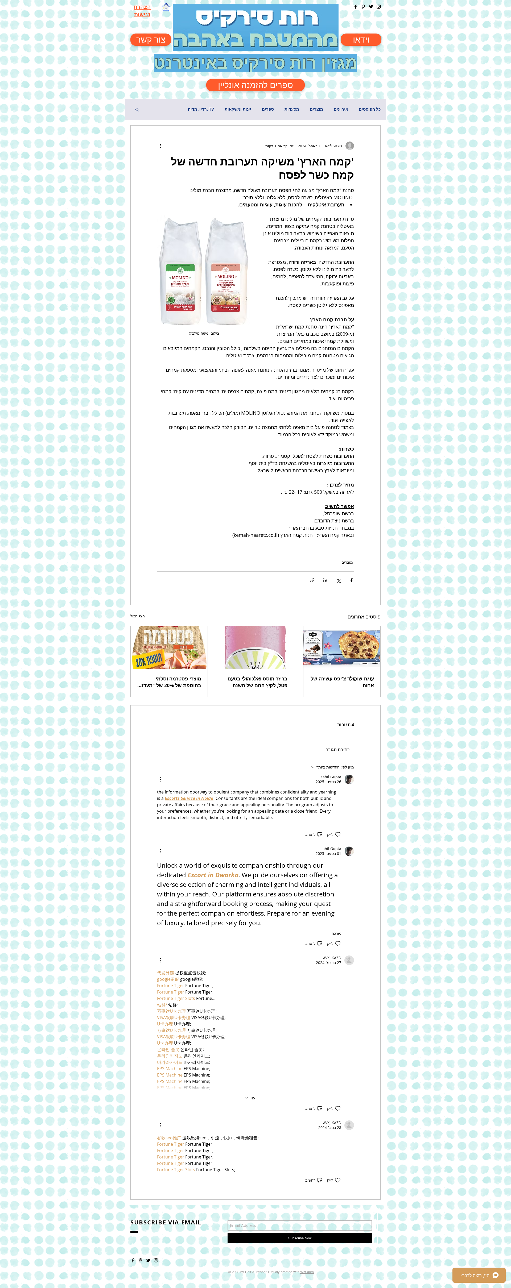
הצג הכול (137, 615)
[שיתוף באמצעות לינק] (312, 580)
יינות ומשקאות (238, 109)
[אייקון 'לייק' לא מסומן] (337, 834)
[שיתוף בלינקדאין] (325, 580)
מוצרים (316, 109)
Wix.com (307, 1272)
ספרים (268, 109)
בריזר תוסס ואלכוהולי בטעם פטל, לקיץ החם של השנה (257, 682)
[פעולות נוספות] (160, 146)
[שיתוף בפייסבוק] (351, 580)
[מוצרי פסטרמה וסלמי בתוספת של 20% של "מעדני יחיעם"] (169, 647)
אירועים (341, 109)
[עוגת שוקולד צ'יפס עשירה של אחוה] (341, 647)
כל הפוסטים (370, 109)
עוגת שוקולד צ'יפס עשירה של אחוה (342, 682)
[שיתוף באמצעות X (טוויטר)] (338, 580)
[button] (137, 109)
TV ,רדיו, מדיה (201, 109)
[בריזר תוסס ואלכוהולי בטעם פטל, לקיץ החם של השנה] (255, 647)
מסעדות (292, 109)
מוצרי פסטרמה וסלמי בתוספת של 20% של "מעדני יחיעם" (170, 682)
